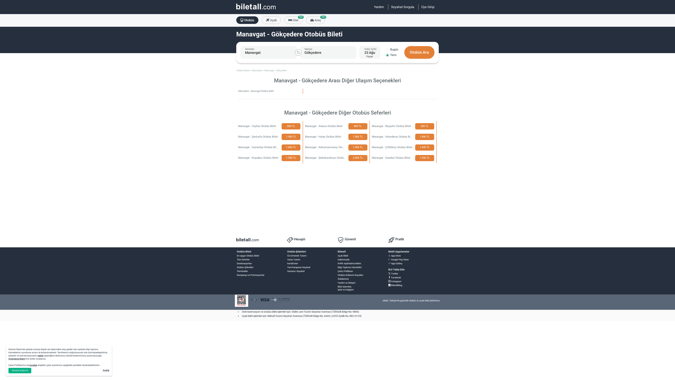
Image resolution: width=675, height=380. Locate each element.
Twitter (394, 273)
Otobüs (248, 20)
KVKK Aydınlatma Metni (349, 263)
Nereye (308, 49)
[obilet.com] (256, 9)
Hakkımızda (343, 259)
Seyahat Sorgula (402, 7)
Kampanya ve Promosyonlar (250, 275)
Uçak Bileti (343, 255)
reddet (40, 355)
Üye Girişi (427, 7)
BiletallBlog (396, 285)
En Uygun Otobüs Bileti (248, 255)
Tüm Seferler (243, 259)
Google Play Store (400, 259)
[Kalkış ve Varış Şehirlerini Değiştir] (298, 52)
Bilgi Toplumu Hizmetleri (350, 267)
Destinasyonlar (244, 263)
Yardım (379, 7)
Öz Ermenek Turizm (296, 255)
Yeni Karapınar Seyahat (298, 267)
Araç (319, 19)
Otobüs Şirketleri (245, 267)
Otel (297, 19)
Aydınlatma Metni (16, 359)
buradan (33, 365)
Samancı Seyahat (296, 271)
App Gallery (396, 263)
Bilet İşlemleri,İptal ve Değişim (346, 288)
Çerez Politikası (345, 271)
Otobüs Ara (419, 52)
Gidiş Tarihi (370, 49)
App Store (396, 255)
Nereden (249, 49)
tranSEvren (292, 263)
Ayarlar (106, 370)
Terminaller (242, 271)
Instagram (396, 281)
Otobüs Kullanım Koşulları (350, 275)
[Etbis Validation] (241, 301)
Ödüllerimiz (343, 279)
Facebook (396, 277)
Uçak (273, 20)
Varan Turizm (293, 259)
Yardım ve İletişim (346, 282)
